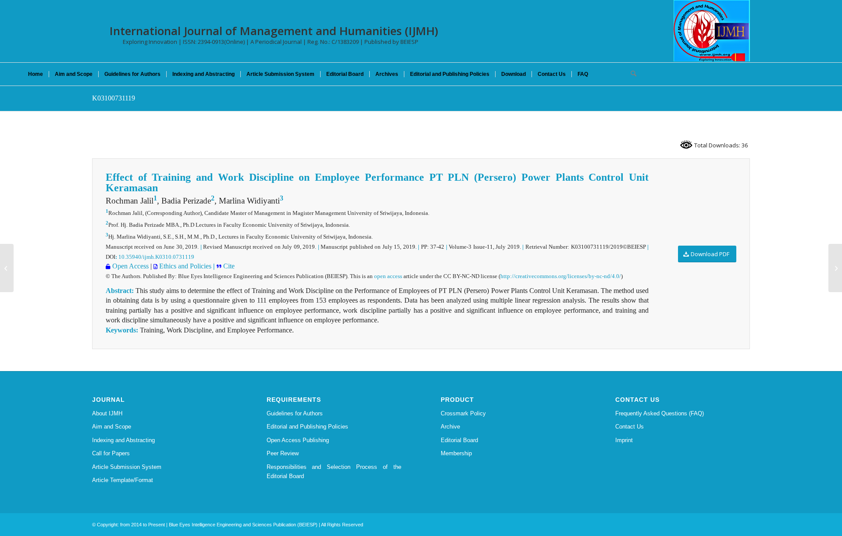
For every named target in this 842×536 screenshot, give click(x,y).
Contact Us (629, 426)
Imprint (624, 440)
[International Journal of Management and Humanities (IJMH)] (712, 30)
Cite (228, 266)
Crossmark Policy (463, 413)
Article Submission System (126, 467)
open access (388, 276)
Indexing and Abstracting (123, 440)
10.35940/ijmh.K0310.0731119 (156, 257)
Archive (450, 426)
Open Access (130, 266)
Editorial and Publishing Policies (307, 426)
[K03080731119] (7, 268)
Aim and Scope (111, 426)
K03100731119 (113, 98)
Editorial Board (459, 440)
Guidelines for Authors (295, 413)
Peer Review (283, 453)
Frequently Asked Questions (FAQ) (659, 413)
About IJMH (107, 413)
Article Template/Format (122, 480)
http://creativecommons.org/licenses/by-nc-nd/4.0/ (560, 276)
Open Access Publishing (298, 440)
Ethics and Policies (184, 266)
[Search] (630, 74)
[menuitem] (35, 74)
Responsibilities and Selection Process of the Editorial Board (334, 471)
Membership (456, 453)
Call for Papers (111, 453)
